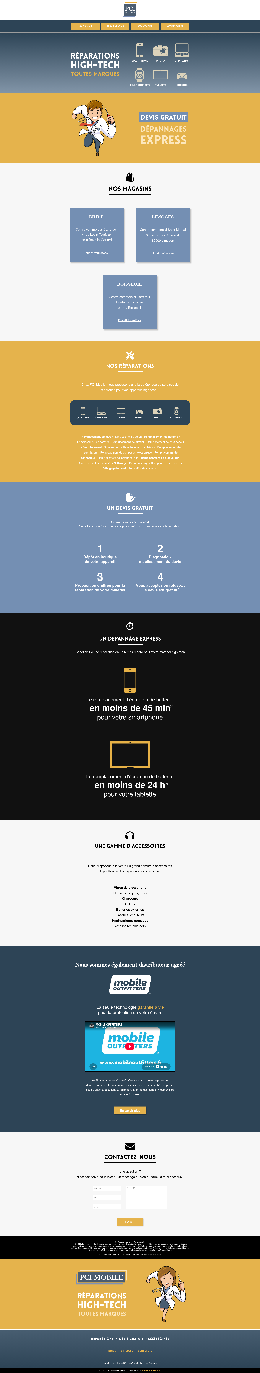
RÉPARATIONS (102, 1339)
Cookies (153, 1363)
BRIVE (112, 1351)
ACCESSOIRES (158, 1339)
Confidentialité (138, 1363)
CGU (125, 1363)
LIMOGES (127, 1351)
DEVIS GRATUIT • (133, 1339)
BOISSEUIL (145, 1351)
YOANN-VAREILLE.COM (151, 1370)
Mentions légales (112, 1363)
